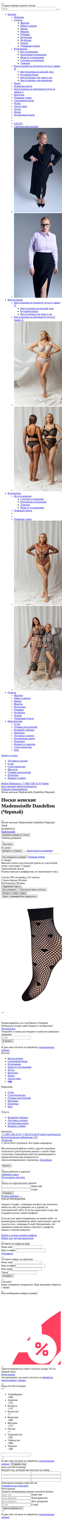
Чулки (17, 103)
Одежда (18, 20)
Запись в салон (9, 755)
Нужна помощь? (10, 1196)
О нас (17, 724)
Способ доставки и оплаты (33, 889)
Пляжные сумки (23, 97)
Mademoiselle (8, 831)
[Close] (2, 1169)
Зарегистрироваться (12, 1508)
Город (4, 1272)
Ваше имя (36, 1186)
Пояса (17, 83)
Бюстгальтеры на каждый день (37, 71)
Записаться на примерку (40, 850)
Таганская (6, 1140)
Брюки (24, 28)
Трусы (17, 109)
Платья (24, 43)
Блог (16, 750)
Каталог (12, 14)
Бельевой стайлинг (24, 729)
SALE (18, 123)
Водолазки (26, 37)
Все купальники (29, 51)
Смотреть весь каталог (26, 126)
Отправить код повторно (14, 1485)
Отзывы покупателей (25, 727)
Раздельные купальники (33, 54)
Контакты (19, 732)
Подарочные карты (24, 115)
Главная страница (11, 789)
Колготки (19, 94)
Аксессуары (20, 106)
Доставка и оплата (24, 735)
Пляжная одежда (23, 86)
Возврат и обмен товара (14, 893)
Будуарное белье (29, 74)
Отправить (7, 1253)
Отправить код (18, 1464)
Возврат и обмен (17, 778)
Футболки (25, 40)
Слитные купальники (32, 60)
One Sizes (8, 844)
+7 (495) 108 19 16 (31, 783)
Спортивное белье (24, 100)
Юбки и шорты (28, 25)
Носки (17, 112)
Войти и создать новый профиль (19, 1235)
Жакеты (24, 31)
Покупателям (15, 721)
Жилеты (24, 23)
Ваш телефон (8, 1250)
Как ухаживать (10, 889)
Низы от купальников (32, 57)
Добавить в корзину (12, 851)
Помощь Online (36, 857)
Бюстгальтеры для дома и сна (36, 77)
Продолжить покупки (13, 1177)
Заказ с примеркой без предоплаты (20, 896)
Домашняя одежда (30, 46)
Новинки (19, 17)
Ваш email (6, 1269)
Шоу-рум (12, 769)
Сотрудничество (23, 747)
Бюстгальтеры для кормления (36, 80)
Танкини (25, 63)
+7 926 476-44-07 (30, 1134)
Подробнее (46, 1160)
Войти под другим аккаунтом (17, 1238)
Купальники (20, 48)
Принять (6, 1165)
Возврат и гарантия (24, 744)
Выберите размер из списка (16, 835)
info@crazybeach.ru (26, 786)
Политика (19, 741)
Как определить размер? (14, 857)
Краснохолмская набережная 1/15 (19, 1137)
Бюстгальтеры (15, 299)
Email (34, 1189)
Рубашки (25, 34)
